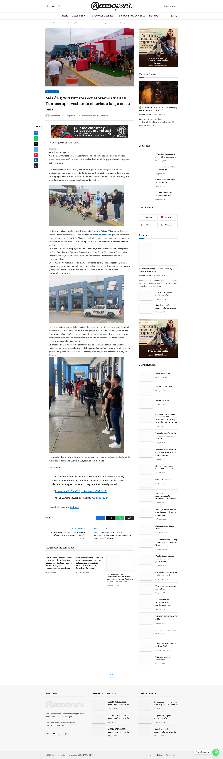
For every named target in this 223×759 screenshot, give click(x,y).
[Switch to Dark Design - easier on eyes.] (172, 16)
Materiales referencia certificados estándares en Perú (166, 436)
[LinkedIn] (36, 160)
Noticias (153, 16)
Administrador (58, 116)
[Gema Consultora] (146, 482)
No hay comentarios (89, 116)
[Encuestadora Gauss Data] (146, 529)
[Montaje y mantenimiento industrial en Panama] (146, 496)
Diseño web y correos (103, 16)
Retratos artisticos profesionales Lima (164, 467)
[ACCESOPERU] (111, 6)
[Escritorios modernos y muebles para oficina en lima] (146, 542)
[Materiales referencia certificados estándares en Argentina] (146, 452)
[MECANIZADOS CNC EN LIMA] (146, 619)
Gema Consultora (163, 479)
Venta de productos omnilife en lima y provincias (164, 559)
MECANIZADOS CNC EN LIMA (166, 617)
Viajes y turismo (52, 91)
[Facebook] (36, 133)
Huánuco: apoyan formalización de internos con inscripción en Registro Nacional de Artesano (120, 578)
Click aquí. (74, 507)
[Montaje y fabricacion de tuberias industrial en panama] (146, 512)
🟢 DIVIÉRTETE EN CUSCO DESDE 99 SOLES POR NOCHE (158, 109)
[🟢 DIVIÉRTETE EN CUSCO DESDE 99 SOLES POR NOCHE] (158, 92)
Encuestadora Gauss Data (164, 527)
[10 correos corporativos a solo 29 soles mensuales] (158, 253)
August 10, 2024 (100, 497)
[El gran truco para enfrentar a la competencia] (146, 295)
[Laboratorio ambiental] (146, 633)
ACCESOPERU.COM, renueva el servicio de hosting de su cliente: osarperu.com (118, 730)
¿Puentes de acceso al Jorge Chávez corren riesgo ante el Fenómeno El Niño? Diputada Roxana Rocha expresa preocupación (165, 155)
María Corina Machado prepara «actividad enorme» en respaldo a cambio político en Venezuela (112, 535)
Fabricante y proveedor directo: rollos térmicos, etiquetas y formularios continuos (166, 418)
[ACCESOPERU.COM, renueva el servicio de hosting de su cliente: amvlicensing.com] (99, 705)
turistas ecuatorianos (101, 234)
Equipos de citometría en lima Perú (165, 644)
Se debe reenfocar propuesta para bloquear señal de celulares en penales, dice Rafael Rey (165, 194)
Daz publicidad (162, 400)
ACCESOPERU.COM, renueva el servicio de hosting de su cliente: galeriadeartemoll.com (119, 717)
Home (65, 16)
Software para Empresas (132, 16)
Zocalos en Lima (162, 373)
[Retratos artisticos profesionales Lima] (146, 469)
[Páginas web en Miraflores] (146, 660)
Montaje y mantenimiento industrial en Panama (165, 496)
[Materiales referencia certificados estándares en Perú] (146, 436)
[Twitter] (36, 149)
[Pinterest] (36, 155)
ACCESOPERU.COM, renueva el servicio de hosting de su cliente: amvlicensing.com (118, 703)
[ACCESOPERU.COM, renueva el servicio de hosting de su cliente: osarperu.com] (99, 732)
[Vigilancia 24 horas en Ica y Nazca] (146, 589)
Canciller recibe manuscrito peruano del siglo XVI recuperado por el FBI (165, 306)
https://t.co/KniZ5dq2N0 (67, 491)
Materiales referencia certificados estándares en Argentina (166, 452)
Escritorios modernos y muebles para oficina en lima (166, 542)
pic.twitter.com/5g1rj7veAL (94, 491)
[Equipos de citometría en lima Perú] (146, 646)
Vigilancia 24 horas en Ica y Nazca (166, 587)
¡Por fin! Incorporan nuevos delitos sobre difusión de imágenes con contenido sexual (67, 535)
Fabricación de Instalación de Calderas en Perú (163, 602)
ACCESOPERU (78, 16)
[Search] (176, 16)
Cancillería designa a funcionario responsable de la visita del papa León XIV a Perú (166, 181)
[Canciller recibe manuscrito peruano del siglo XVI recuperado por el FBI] (146, 308)
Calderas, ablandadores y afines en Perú (166, 573)
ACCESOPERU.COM (85, 755)
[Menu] (46, 16)
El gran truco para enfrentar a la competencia (163, 294)
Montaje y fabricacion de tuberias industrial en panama (165, 512)
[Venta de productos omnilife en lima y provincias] (146, 559)
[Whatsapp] (215, 752)
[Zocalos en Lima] (146, 376)
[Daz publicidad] (146, 403)
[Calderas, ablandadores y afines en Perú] (146, 575)
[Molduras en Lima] (146, 390)
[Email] (36, 144)
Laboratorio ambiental (165, 630)
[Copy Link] (36, 166)
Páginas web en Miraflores (162, 658)
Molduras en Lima (163, 387)
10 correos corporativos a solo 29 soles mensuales (155, 270)
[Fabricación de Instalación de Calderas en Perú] (146, 603)
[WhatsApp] (36, 139)
